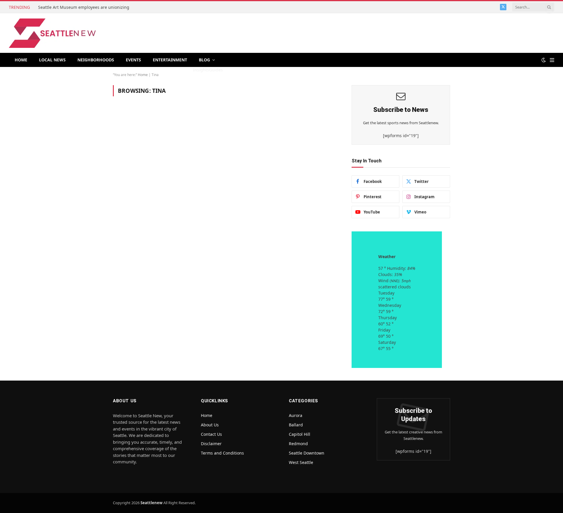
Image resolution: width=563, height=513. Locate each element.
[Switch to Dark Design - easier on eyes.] (543, 60)
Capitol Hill (299, 434)
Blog (204, 60)
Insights (201, 70)
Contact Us (211, 434)
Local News (52, 60)
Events (133, 60)
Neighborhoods (95, 60)
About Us (210, 425)
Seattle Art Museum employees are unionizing (84, 7)
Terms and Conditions (222, 453)
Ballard (296, 425)
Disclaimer (211, 443)
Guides (216, 70)
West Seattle (301, 462)
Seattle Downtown (306, 453)
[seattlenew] (53, 33)
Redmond (298, 443)
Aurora (295, 415)
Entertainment (170, 60)
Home (21, 60)
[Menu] (552, 60)
